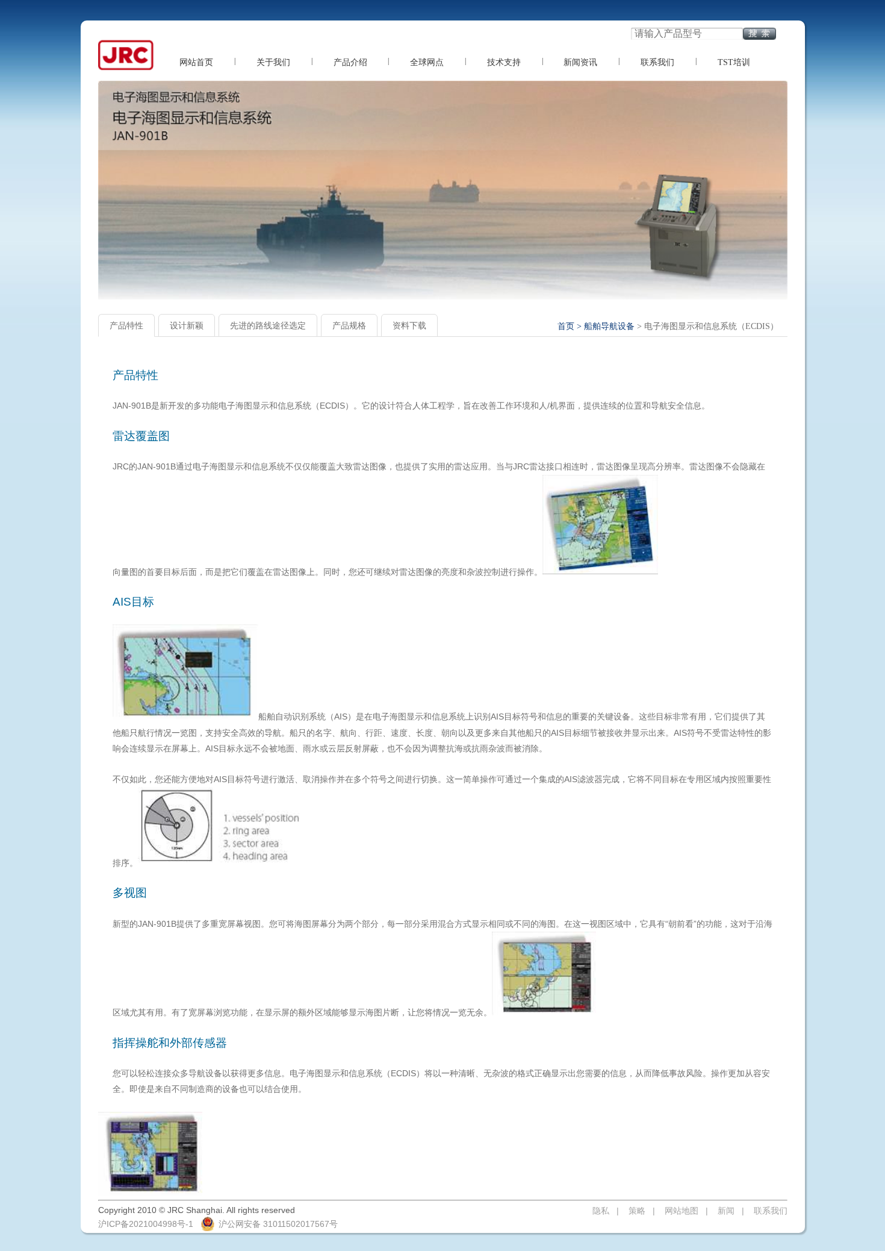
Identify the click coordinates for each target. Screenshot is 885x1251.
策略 (637, 1210)
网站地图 (681, 1210)
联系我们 (657, 62)
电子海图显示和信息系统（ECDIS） (711, 326)
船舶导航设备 (609, 326)
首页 (565, 326)
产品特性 (126, 325)
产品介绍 (350, 62)
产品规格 (349, 325)
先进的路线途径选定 (268, 325)
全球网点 (427, 62)
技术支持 (504, 62)
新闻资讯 (580, 62)
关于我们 (273, 62)
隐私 (600, 1210)
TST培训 (734, 62)
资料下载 (409, 325)
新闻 (726, 1210)
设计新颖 (186, 325)
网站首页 (196, 62)
